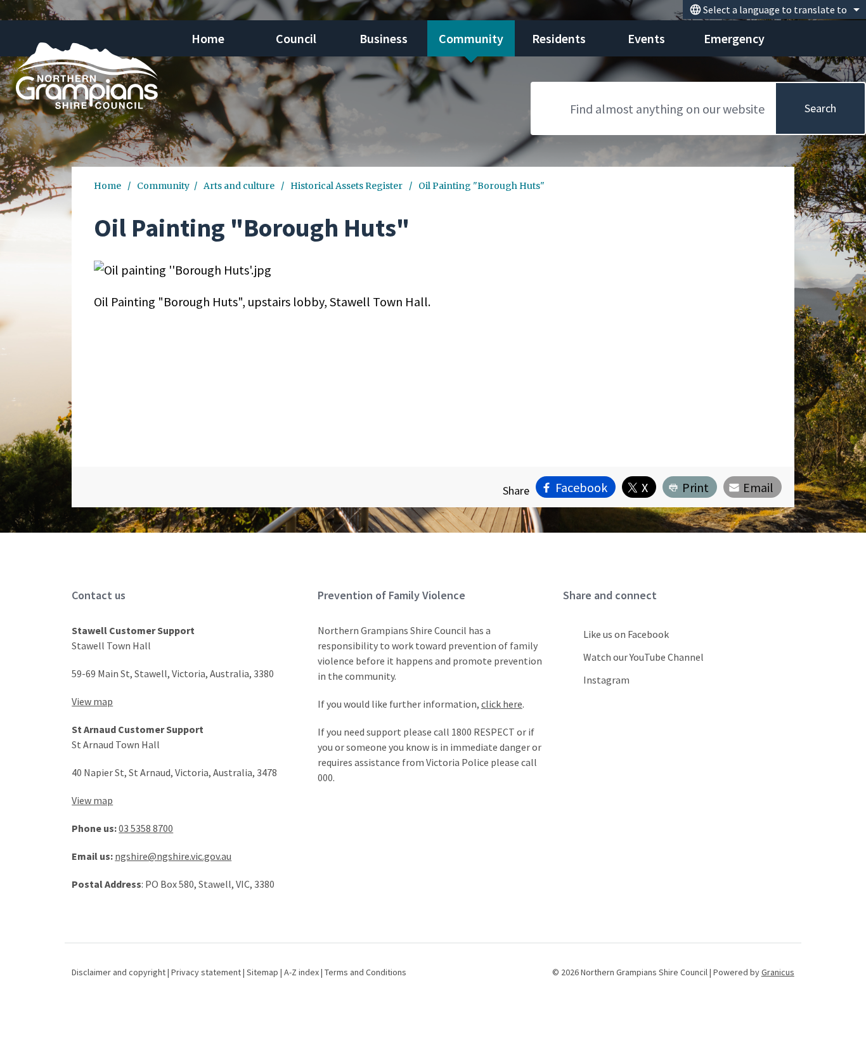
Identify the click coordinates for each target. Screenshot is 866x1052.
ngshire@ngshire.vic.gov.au (173, 856)
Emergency (734, 38)
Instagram (606, 679)
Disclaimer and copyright (118, 972)
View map (92, 701)
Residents (559, 38)
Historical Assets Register (347, 186)
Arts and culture (240, 186)
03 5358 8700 (146, 828)
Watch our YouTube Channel (643, 657)
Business (383, 38)
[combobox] (774, 9)
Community (471, 38)
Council (296, 38)
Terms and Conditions (365, 972)
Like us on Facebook (626, 634)
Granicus (777, 972)
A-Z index (301, 972)
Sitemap (262, 972)
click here (501, 704)
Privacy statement (206, 972)
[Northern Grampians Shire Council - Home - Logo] (87, 75)
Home (107, 186)
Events (646, 38)
